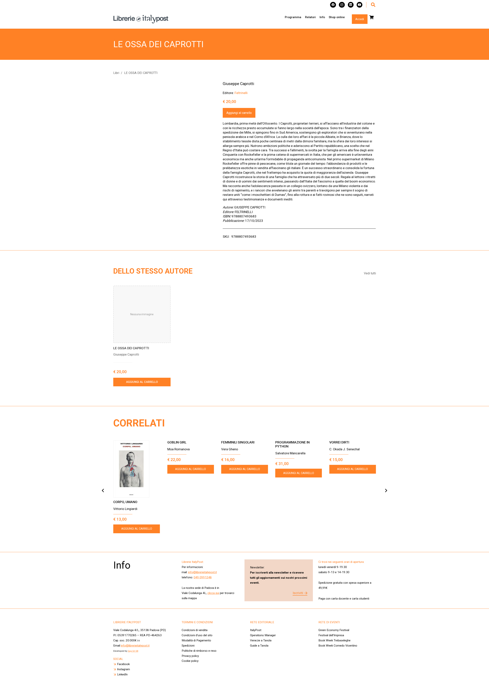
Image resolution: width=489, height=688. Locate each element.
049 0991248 (203, 577)
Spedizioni (188, 645)
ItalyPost (255, 630)
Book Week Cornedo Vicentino (337, 645)
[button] (373, 5)
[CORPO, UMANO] (136, 469)
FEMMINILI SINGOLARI (237, 442)
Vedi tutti (370, 273)
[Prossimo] (386, 490)
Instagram (123, 669)
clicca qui (213, 593)
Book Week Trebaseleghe (334, 640)
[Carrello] (372, 17)
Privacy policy (190, 656)
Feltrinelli (241, 93)
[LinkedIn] (351, 5)
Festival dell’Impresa (331, 635)
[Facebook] (333, 5)
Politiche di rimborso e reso (199, 650)
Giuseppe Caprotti (238, 83)
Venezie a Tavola (260, 640)
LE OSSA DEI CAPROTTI (131, 348)
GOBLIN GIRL (176, 442)
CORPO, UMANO (125, 502)
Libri (116, 73)
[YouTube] (360, 5)
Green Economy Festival (333, 630)
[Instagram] (342, 5)
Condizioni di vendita (194, 630)
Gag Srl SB (133, 651)
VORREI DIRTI (339, 442)
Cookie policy (190, 661)
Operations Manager (263, 635)
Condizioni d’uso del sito (197, 635)
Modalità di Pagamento (196, 640)
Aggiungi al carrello (239, 113)
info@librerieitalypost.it (202, 572)
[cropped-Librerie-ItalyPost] (141, 19)
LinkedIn (122, 674)
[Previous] (103, 490)
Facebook (123, 664)
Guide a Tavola (259, 645)
